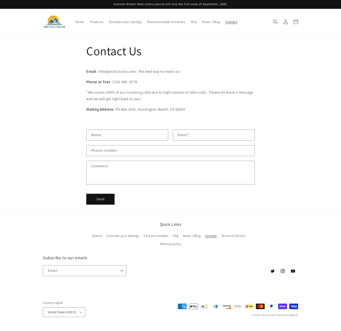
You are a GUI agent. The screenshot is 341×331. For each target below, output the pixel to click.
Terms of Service (233, 236)
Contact (211, 236)
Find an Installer (156, 236)
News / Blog (192, 236)
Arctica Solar (268, 315)
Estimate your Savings (122, 236)
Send (101, 199)
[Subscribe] (121, 270)
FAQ (176, 236)
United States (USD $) (62, 312)
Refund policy (170, 244)
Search (97, 236)
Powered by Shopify (287, 315)
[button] (275, 22)
